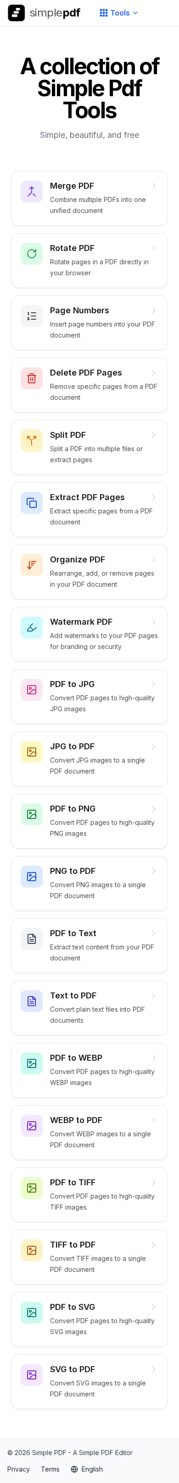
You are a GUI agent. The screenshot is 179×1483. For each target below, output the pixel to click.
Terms (50, 1469)
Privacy (18, 1469)
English (92, 1469)
